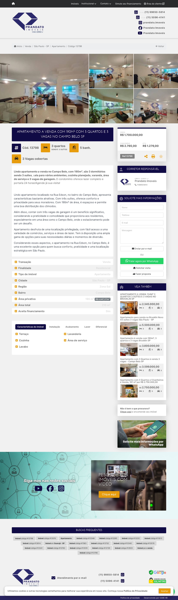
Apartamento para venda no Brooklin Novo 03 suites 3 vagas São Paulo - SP (141, 318)
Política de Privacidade (135, 591)
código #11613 (153, 538)
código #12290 (108, 538)
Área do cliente (154, 3)
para (145, 548)
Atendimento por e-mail (71, 577)
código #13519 (78, 548)
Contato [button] (104, 3)
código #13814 (32, 543)
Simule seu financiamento (128, 3)
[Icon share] (38, 488)
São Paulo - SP (41, 46)
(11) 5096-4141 (155, 17)
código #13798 (24, 538)
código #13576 (47, 538)
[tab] (30, 326)
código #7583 (78, 543)
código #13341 (34, 548)
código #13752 (100, 543)
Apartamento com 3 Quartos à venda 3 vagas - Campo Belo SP (140, 360)
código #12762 (56, 548)
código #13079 (145, 543)
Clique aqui (125, 411)
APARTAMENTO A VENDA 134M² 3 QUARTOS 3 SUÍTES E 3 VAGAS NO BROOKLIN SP (138, 296)
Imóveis (75, 3)
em (55, 543)
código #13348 (86, 538)
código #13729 (101, 548)
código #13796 (89, 553)
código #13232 (131, 538)
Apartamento (58, 46)
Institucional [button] (87, 3)
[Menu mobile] (13, 3)
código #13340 (123, 543)
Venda (28, 46)
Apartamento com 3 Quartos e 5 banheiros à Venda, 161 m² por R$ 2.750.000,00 (141, 381)
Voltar (161, 46)
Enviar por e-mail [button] (143, 248)
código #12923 (124, 548)
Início (19, 46)
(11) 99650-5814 (154, 12)
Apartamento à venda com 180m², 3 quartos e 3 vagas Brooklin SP (138, 339)
